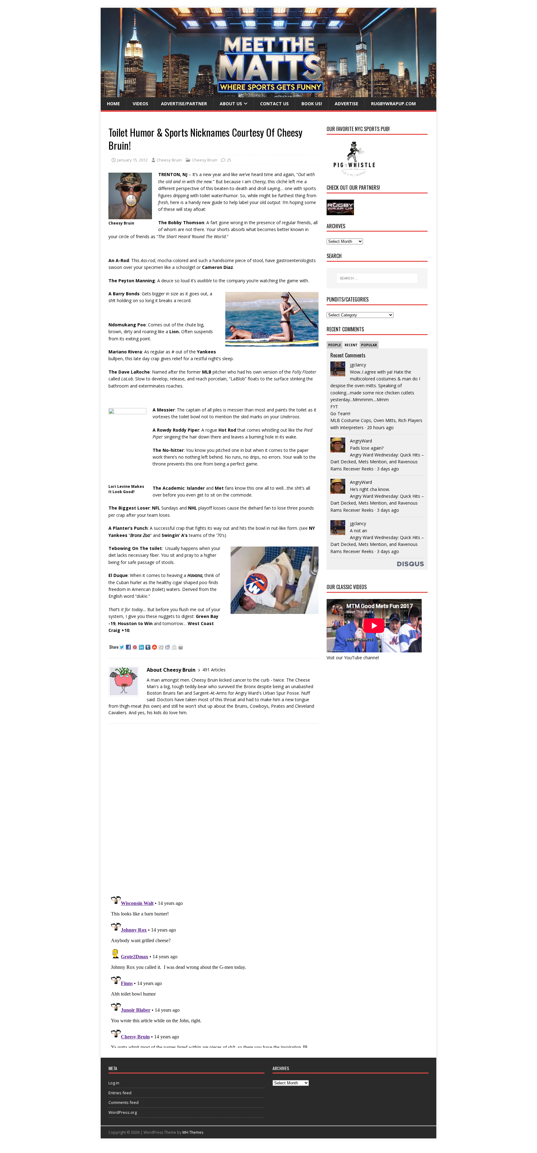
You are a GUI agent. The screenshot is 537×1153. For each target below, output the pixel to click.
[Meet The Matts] (268, 94)
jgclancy (358, 365)
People (334, 345)
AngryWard (361, 441)
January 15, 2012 (132, 160)
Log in (113, 1083)
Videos (140, 104)
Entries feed (119, 1093)
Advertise (346, 104)
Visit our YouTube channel (353, 657)
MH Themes (192, 1132)
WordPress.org (122, 1112)
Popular (369, 345)
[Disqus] (213, 809)
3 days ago (388, 469)
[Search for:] (377, 278)
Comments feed (123, 1102)
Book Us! (311, 104)
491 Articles (214, 670)
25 (229, 160)
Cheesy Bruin (169, 160)
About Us (231, 104)
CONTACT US (274, 104)
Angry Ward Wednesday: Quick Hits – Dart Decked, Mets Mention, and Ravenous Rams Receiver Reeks (377, 462)
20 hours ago (380, 427)
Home (113, 104)
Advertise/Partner (184, 104)
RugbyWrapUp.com (393, 104)
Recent (351, 345)
